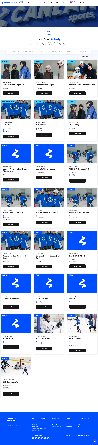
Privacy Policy (68, 423)
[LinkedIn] (45, 438)
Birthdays (82, 2)
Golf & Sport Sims (72, 2)
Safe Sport (35, 426)
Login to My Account (83, 435)
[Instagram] (33, 438)
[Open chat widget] (95, 441)
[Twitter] (39, 438)
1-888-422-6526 (56, 426)
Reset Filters (85, 56)
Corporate (35, 423)
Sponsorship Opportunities (39, 428)
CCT (79, 424)
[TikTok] (42, 438)
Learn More (11, 136)
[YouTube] (48, 438)
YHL (79, 426)
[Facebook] (36, 438)
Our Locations (56, 423)
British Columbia (70, 435)
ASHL (79, 423)
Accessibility (68, 424)
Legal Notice (68, 426)
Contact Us (55, 424)
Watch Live (35, 432)
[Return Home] (10, 3)
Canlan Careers (36, 424)
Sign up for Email (36, 430)
